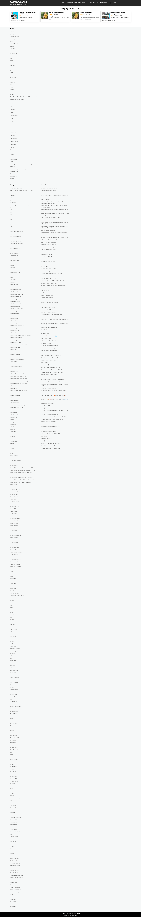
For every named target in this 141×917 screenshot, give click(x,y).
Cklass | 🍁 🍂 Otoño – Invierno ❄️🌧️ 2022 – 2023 (52, 336)
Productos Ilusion (14, 829)
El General (12, 65)
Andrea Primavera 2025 (46, 192)
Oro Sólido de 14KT (14, 781)
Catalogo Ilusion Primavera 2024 (48, 263)
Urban (11, 868)
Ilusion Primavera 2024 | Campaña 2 (49, 249)
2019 (11, 214)
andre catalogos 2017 (15, 272)
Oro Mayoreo (13, 771)
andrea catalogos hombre (16, 337)
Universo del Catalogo (15, 865)
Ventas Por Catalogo (14, 171)
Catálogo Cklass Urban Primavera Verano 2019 (20, 482)
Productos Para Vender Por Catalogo (18, 831)
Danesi (11, 60)
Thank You (12, 166)
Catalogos (12, 540)
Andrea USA (12, 436)
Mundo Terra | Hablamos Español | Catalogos (51, 443)
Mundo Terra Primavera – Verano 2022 (49, 357)
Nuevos (11, 754)
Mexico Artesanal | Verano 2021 (48, 403)
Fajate (11, 639)
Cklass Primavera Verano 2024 (48, 261)
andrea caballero (14, 315)
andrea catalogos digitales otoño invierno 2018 (20, 335)
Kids (11, 684)
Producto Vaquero (14, 827)
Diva (11, 63)
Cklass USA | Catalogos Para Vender (49, 445)
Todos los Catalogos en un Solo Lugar (18, 169)
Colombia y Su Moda (14, 593)
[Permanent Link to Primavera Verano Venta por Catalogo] (106, 15)
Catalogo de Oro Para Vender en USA (49, 388)
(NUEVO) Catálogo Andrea (16, 188)
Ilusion (11, 75)
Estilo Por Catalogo (14, 626)
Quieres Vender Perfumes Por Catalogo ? (50, 381)
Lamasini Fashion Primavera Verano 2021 (50, 426)
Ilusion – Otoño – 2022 (46, 338)
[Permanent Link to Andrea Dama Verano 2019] (45, 15)
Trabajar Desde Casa (14, 858)
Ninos (11, 752)
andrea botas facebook (15, 296)
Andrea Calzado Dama (86, 12)
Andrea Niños (13, 434)
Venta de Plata (13, 882)
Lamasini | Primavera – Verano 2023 (49, 283)
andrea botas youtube (15, 313)
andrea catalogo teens (15, 328)
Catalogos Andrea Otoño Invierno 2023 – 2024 (51, 273)
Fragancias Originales (15, 648)
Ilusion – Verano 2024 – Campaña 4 (49, 239)
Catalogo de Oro (13, 53)
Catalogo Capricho (14, 465)
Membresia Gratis (14, 711)
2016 (11, 200)
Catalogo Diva (13, 499)
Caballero (12, 443)
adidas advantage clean (15, 236)
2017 (11, 207)
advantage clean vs (14, 260)
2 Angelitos (12, 31)
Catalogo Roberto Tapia (15, 535)
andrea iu (12, 419)
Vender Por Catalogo (14, 872)
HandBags (12, 653)
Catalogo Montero (14, 525)
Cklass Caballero (14, 581)
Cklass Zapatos (13, 590)
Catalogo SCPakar (14, 537)
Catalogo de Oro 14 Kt (15, 489)
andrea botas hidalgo (15, 301)
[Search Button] (130, 3)
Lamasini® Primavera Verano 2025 (49, 188)
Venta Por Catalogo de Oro (16, 887)
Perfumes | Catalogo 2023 (47, 297)
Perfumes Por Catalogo (15, 798)
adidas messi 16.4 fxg (15, 248)
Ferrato (11, 643)
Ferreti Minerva (14, 127)
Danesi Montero (14, 115)
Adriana (12, 100)
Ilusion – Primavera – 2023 (47, 300)
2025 (11, 229)
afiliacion (12, 262)
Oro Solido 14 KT (13, 778)
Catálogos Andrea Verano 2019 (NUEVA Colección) (27, 13)
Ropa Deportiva (13, 159)
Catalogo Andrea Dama (15, 460)
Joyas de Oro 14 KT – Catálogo (47, 247)
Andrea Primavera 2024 (46, 254)
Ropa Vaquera (13, 841)
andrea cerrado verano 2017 (16, 352)
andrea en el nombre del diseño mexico (19, 383)
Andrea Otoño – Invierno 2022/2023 (49, 327)
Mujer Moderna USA (14, 737)
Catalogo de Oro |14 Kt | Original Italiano (49, 345)
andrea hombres (13, 412)
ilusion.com (12, 665)
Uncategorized (13, 860)
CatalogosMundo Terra (15, 569)
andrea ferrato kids (14, 402)
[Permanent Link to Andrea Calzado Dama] (75, 15)
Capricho (12, 51)
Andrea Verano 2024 (45, 235)
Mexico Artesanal (14, 713)
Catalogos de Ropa (14, 547)
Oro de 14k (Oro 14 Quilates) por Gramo (49, 352)
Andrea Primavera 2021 (46, 438)
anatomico (12, 267)
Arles (12, 106)
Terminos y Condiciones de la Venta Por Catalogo (21, 164)
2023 (11, 224)
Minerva (12, 92)
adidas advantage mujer (15, 238)
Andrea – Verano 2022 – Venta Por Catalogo (51, 340)
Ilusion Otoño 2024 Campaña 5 (48, 230)
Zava (11, 181)
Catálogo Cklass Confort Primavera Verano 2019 (21, 472)
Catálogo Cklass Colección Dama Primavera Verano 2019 (23, 470)
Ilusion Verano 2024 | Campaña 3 (48, 242)
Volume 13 (12, 904)
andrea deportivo (14, 371)
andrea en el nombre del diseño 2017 (18, 376)
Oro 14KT (12, 769)
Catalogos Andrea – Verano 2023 (48, 278)
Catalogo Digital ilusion (15, 496)
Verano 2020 (13, 899)
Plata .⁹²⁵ (12, 802)
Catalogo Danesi (13, 484)
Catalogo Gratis (13, 513)
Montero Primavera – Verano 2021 (48, 421)
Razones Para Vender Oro (16, 156)
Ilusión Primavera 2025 (46, 199)
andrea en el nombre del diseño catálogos (19, 381)
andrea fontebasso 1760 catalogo (17, 405)
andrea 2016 (13, 282)
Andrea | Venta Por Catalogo (16, 43)
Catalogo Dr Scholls (14, 501)
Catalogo (12, 453)
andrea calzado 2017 (14, 318)
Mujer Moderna (13, 735)
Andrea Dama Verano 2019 (56, 12)
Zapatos (12, 909)
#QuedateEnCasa (14, 192)
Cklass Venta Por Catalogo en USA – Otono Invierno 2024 (54, 232)
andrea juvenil (13, 424)
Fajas (11, 70)
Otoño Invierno (13, 790)
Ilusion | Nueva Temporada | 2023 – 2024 (50, 271)
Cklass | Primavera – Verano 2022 (48, 360)
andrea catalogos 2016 (15, 330)
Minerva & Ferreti (14, 720)
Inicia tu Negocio (103, 2)
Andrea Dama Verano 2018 (16, 366)
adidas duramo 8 (14, 246)
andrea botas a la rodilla (15, 289)
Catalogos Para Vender (18, 2)
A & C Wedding (13, 34)
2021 (11, 219)
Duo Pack (12, 622)
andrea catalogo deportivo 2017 (17, 325)
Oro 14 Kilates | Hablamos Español (48, 431)
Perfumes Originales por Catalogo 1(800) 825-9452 (52, 280)
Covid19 (11, 605)
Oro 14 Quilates (13, 766)
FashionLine (12, 641)
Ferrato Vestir (13, 646)
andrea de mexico (14, 369)
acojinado (12, 233)
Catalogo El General (14, 506)
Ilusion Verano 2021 (45, 405)
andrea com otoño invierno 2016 (17, 359)
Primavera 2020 (13, 819)
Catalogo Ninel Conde (15, 528)
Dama (11, 607)
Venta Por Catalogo (14, 884)
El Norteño (13, 124)
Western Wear (13, 906)
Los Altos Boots (13, 704)
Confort (11, 597)
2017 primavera (13, 209)
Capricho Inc (13, 450)
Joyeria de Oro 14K (14, 682)
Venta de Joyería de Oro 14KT (16, 877)
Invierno (12, 675)
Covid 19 (12, 58)
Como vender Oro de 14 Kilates (17, 595)
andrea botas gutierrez (15, 299)
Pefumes (12, 793)
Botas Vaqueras (13, 441)
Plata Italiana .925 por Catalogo (48, 348)
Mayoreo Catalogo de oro (15, 706)
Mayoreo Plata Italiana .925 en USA (49, 312)
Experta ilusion (13, 629)
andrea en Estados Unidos (16, 385)
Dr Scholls (12, 619)
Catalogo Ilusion (13, 516)
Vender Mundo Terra (14, 870)
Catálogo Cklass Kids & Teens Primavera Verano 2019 (22, 479)
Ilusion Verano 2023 (45, 290)
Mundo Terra (13, 144)
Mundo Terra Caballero (15, 745)
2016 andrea (13, 202)
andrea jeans (13, 422)
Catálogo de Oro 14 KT (46, 259)
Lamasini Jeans (13, 696)
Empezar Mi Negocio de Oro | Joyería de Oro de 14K (52, 379)
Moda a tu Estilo (13, 723)
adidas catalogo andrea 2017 (16, 243)
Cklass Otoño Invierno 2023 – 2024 (49, 276)
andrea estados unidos (15, 395)
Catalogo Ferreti (13, 511)
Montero (12, 94)
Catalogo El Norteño (14, 508)
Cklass (11, 55)
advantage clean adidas (15, 258)
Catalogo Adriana (14, 455)
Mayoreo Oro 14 (44, 362)
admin (20, 15)
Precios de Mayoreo (14, 807)
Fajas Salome (13, 636)
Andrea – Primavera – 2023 (47, 295)
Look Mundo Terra (14, 701)
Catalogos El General (14, 549)
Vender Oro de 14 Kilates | (46, 377)
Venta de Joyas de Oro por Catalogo (49, 374)
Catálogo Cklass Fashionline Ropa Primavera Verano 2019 (23, 475)
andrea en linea (13, 388)
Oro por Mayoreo (13, 776)
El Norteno (12, 67)
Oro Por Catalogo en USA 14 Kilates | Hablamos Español (53, 390)
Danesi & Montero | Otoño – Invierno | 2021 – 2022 (52, 372)
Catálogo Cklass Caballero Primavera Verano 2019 (21, 467)
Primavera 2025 (13, 824)
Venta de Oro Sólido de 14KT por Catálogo (50, 219)
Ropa (11, 834)
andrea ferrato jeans (14, 400)
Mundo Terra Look (14, 749)
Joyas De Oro (13, 679)
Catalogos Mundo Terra (15, 559)
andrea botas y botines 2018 (16, 308)
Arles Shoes (12, 48)
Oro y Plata (12, 783)
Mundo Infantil (13, 740)
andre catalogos (13, 270)
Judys (11, 87)
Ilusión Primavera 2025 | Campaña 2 (49, 190)
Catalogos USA (70, 2)
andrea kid (12, 426)
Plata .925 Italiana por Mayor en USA (49, 350)
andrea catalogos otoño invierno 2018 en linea (20, 344)
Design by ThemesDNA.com (70, 915)
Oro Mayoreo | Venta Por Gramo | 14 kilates (50, 316)
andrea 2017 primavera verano (17, 286)
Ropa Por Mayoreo (14, 839)
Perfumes (12, 152)
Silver (11, 848)
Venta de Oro (13, 880)
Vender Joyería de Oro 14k (47, 256)
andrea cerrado (13, 349)
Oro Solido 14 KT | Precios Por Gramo (49, 268)
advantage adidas (14, 255)
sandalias (12, 843)
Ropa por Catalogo (14, 836)
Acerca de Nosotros (94, 2)
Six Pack (12, 853)
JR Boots (12, 84)
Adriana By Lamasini (14, 38)
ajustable (12, 265)
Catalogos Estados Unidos (16, 552)
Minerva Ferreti (14, 138)
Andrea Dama (13, 364)
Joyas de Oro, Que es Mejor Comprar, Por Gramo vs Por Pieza (54, 237)
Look (11, 699)
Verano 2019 (13, 896)
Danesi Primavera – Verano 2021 (48, 424)
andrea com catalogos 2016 (16, 354)
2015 (11, 197)
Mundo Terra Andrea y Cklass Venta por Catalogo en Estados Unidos (25, 96)
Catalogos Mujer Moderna (16, 557)
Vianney (12, 173)
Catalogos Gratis (14, 554)
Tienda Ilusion (13, 856)
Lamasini (12, 89)
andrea (11, 277)
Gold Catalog (13, 651)
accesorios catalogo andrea (16, 231)
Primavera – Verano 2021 (15, 817)
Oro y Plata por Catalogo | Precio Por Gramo (51, 292)
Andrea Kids (12, 429)
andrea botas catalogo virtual (16, 294)
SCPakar (13, 147)
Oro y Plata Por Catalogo (46, 343)
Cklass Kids (12, 585)
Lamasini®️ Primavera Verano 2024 (49, 244)
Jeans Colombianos (14, 677)
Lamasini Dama (13, 692)
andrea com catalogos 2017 (16, 356)
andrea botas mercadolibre (16, 303)
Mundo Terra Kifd (13, 747)
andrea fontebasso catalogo (16, 407)
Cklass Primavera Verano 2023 (48, 304)
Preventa (12, 810)
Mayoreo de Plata (14, 708)
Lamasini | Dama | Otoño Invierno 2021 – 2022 (51, 364)
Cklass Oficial (13, 588)
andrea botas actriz (14, 291)
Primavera (12, 812)
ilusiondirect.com (14, 670)
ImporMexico (13, 77)
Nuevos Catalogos (14, 757)
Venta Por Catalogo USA (15, 889)
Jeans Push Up (13, 82)
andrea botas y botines (15, 306)
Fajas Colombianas (14, 634)
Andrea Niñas (13, 431)
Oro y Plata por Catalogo (15, 786)
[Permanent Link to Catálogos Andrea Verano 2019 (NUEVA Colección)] (14, 15)
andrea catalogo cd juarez (16, 323)
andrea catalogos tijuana (15, 347)
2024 (11, 226)
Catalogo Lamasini (14, 520)
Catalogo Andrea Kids (15, 463)
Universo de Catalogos (15, 863)
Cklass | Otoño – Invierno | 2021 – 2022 (49, 393)
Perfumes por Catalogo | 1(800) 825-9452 (50, 433)
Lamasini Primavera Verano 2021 (48, 428)
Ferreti (11, 72)
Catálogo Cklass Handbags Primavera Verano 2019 (21, 477)
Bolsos (11, 438)
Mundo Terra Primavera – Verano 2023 (49, 302)
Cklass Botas (13, 578)
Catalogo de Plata (14, 494)
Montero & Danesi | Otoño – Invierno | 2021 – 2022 (52, 369)
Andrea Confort (13, 361)
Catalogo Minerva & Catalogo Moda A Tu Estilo (51, 314)
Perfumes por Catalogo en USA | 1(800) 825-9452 (52, 419)
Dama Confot (13, 610)
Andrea (11, 41)
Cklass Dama (13, 583)
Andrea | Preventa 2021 (46, 440)
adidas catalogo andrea (15, 241)
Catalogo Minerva (14, 523)
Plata (11, 800)
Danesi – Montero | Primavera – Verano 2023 (51, 288)
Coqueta (12, 600)
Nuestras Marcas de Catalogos (80, 2)
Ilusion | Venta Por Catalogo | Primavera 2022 (51, 355)
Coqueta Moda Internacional (16, 602)
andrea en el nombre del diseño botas (18, 378)
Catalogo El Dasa (14, 503)
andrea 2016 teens (14, 284)
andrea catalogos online (15, 342)
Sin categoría (13, 851)
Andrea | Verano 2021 (46, 408)
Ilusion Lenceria (13, 660)
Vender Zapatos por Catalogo (16, 875)
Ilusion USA (12, 663)
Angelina (12, 46)
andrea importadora (14, 414)
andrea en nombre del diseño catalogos (19, 390)
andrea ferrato (13, 397)
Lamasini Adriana (14, 689)
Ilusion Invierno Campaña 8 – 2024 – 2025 (50, 217)
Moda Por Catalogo (14, 725)
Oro (63, 2)
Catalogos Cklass (14, 544)
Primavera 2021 (13, 822)
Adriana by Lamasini (14, 253)
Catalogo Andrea (14, 458)
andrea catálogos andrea (16, 332)
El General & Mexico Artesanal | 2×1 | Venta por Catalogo (53, 285)
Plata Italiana (13, 805)
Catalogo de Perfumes (15, 491)
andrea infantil (13, 417)
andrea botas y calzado (15, 311)
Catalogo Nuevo (13, 530)
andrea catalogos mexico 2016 (17, 340)
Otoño (11, 788)
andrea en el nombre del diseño (17, 373)
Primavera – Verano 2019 (15, 814)
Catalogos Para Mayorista (16, 561)
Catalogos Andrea (14, 542)
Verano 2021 (13, 901)
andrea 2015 (13, 279)
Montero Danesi (14, 141)
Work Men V (12, 178)
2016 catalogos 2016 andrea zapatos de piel (20, 205)
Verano (11, 894)
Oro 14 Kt (12, 764)
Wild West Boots (13, 176)
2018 (11, 212)
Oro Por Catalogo (14, 773)
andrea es (12, 393)
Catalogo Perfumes (14, 532)
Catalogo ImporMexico (15, 518)
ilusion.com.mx (13, 667)
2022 (11, 221)
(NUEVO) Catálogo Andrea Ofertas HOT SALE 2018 (21, 190)
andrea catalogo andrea (15, 320)
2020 (11, 217)
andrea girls (12, 409)
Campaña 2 (12, 446)
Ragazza (12, 154)
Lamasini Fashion (14, 694)
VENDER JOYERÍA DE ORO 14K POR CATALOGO (51, 251)
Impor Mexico (13, 672)
